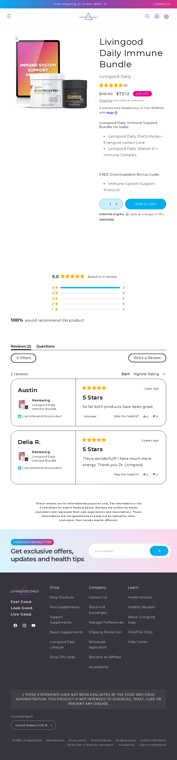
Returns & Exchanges (98, 609)
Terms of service (101, 740)
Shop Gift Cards (62, 657)
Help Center (138, 642)
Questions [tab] (45, 347)
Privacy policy (78, 740)
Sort (126, 374)
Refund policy (55, 740)
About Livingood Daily (141, 619)
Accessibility (99, 667)
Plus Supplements (65, 607)
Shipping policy (125, 740)
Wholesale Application (98, 644)
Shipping (105, 100)
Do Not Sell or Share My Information (90, 744)
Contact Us (161, 4)
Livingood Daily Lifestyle (62, 644)
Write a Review (150, 359)
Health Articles (140, 597)
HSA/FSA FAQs (140, 632)
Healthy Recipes (141, 607)
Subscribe (159, 551)
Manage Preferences (106, 622)
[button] (9, 16)
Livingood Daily (32, 740)
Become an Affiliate (105, 657)
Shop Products (62, 597)
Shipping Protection (105, 632)
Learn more (106, 219)
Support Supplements (61, 619)
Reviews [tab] (21, 347)
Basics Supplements (66, 632)
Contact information (153, 740)
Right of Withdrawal (153, 744)
